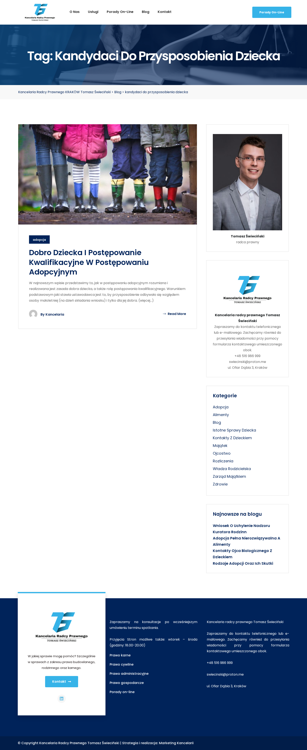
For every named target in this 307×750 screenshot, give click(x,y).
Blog (145, 11)
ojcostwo (222, 453)
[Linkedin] (61, 699)
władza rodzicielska (232, 468)
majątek (220, 445)
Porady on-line (120, 11)
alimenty (221, 414)
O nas (75, 11)
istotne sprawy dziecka (234, 430)
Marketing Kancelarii (176, 743)
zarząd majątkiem (229, 476)
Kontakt (164, 11)
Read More (176, 313)
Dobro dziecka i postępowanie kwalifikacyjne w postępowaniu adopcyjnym (89, 262)
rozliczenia (223, 461)
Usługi (93, 11)
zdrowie (220, 484)
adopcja (39, 240)
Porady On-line (271, 12)
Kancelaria (55, 314)
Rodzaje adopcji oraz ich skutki (243, 563)
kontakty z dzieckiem (232, 437)
